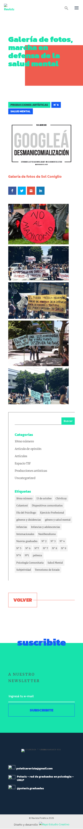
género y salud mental (58, 519)
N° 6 (27, 548)
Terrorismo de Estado (47, 569)
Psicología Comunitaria (30, 562)
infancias (21, 526)
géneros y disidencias (28, 519)
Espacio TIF (23, 463)
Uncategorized (25, 478)
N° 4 (62, 541)
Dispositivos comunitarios (47, 505)
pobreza (37, 555)
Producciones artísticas (31, 471)
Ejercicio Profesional (52, 512)
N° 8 (54, 548)
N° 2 (44, 541)
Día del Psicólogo (26, 512)
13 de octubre (44, 498)
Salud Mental (55, 562)
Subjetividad (23, 569)
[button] (66, 9)
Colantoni (22, 505)
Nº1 (27, 555)
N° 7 (45, 548)
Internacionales (25, 534)
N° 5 (18, 548)
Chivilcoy (61, 498)
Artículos (21, 456)
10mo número (24, 441)
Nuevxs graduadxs (26, 541)
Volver (22, 599)
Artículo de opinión (28, 449)
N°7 (36, 548)
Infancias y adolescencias (45, 526)
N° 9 (63, 548)
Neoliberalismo (47, 534)
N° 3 (53, 541)
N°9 (18, 555)
